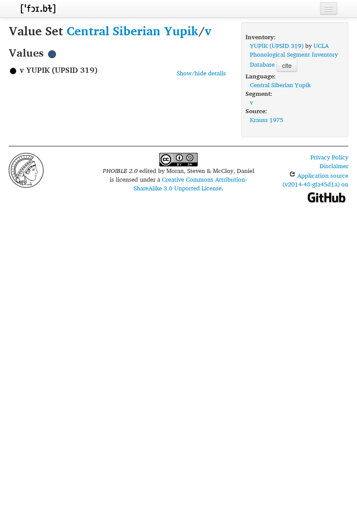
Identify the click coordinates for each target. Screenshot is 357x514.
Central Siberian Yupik (133, 31)
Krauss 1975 (266, 120)
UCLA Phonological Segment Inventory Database (294, 55)
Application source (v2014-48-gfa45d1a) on (315, 179)
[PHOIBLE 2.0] (38, 8)
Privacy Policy (329, 157)
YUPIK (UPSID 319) (276, 46)
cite (287, 65)
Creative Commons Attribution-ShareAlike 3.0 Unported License (190, 183)
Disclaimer (334, 166)
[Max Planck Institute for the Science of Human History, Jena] (26, 169)
